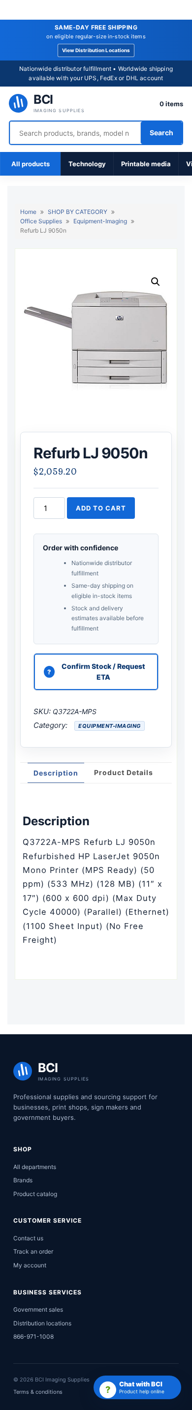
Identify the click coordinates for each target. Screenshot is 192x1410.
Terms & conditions (38, 1391)
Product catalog (35, 1194)
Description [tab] (55, 773)
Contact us (28, 1238)
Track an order (33, 1251)
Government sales (38, 1309)
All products (30, 164)
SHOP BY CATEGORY (77, 211)
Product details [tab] (123, 772)
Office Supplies (41, 221)
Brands (22, 1180)
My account (29, 1265)
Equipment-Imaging (100, 221)
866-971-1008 (33, 1336)
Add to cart (101, 508)
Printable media (146, 164)
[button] (155, 282)
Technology (87, 164)
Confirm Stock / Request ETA (103, 671)
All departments (34, 1166)
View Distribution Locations (96, 50)
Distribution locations (42, 1323)
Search (161, 132)
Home (28, 211)
